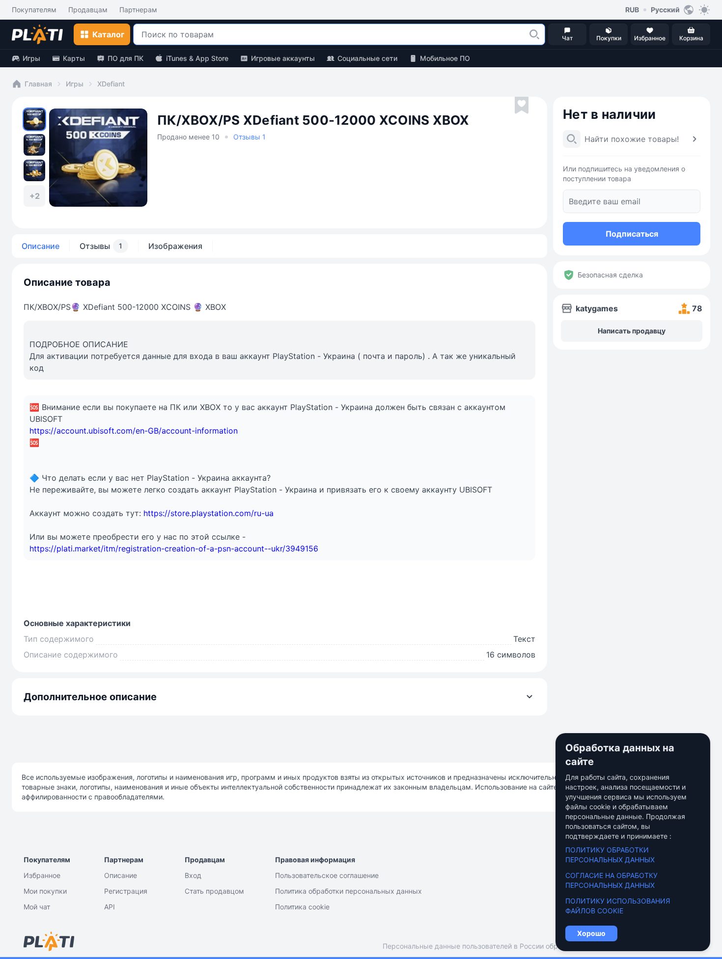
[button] (534, 34)
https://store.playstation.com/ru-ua (208, 513)
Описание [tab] (40, 246)
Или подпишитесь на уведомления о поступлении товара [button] (624, 173)
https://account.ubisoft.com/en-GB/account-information (133, 431)
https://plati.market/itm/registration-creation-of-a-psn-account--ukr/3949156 (173, 548)
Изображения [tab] (175, 246)
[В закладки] (521, 105)
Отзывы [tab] (101, 246)
